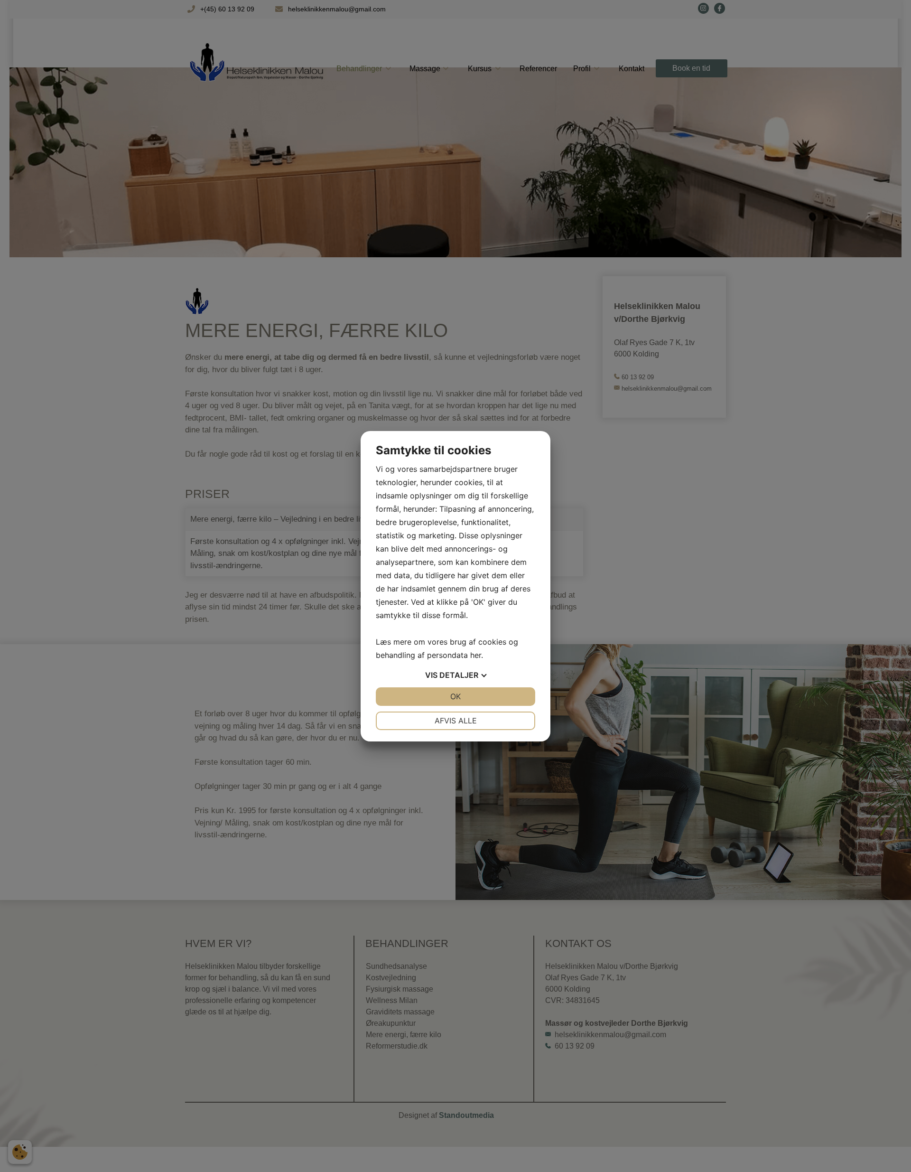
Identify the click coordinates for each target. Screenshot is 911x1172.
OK (455, 696)
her (475, 655)
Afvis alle (456, 720)
